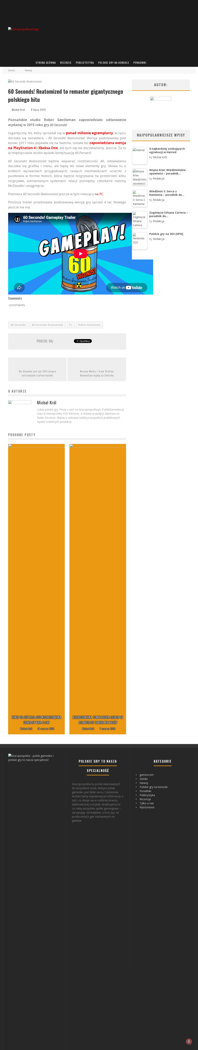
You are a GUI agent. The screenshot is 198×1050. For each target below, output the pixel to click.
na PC (99, 194)
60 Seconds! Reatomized (47, 325)
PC (70, 325)
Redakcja (158, 178)
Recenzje (66, 62)
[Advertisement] (123, 29)
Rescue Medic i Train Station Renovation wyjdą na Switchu (97, 373)
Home (11, 70)
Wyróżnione (147, 807)
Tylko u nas (147, 803)
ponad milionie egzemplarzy (89, 133)
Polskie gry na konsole (113, 62)
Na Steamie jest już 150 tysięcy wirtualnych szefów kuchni (37, 373)
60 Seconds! (18, 325)
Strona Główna (46, 62)
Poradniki (139, 62)
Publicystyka (85, 62)
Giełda (144, 779)
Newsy (144, 783)
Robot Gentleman (89, 325)
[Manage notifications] (189, 1041)
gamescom (147, 775)
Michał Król (18, 109)
